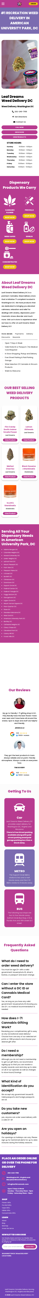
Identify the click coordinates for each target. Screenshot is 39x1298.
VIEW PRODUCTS (19, 137)
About (4, 1220)
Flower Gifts (6, 1202)
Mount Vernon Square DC (13, 603)
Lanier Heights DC (10, 558)
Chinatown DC (9, 579)
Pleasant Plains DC (11, 570)
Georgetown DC (10, 597)
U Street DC (8, 573)
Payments (19, 334)
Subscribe (30, 1247)
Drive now (19, 132)
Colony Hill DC (9, 633)
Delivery (29, 334)
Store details (7, 334)
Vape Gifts (6, 1208)
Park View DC (9, 567)
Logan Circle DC (10, 600)
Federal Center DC (11, 588)
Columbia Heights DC (11, 552)
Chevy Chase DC (10, 627)
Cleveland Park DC (11, 630)
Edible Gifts (6, 1210)
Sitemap (5, 1226)
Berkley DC (8, 621)
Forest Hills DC (9, 636)
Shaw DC (7, 609)
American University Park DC (14, 618)
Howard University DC (12, 555)
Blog (3, 1223)
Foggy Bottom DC (10, 594)
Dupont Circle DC (10, 585)
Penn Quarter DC (10, 606)
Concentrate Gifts (9, 1213)
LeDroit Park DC (9, 561)
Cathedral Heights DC (12, 624)
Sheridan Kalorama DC (12, 612)
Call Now (19, 127)
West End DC (8, 615)
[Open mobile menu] (3, 4)
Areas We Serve (8, 1228)
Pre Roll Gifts (6, 1205)
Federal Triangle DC (11, 591)
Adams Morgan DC (11, 549)
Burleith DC (8, 576)
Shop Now (10, 217)
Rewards (16, 337)
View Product (10, 440)
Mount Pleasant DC (11, 564)
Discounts (6, 337)
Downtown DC (9, 582)
